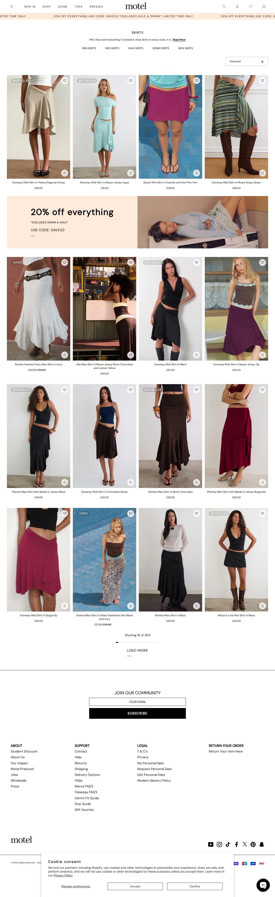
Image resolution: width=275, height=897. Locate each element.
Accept (135, 886)
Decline (195, 886)
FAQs (78, 780)
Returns (81, 763)
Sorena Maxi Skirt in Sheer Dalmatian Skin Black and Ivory (104, 617)
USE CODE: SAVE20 (48, 230)
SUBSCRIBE (137, 713)
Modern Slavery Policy (154, 780)
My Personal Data (150, 763)
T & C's (142, 751)
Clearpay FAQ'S (86, 792)
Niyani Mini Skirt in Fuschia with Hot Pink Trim (170, 182)
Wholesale (18, 780)
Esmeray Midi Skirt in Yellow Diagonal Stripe (38, 182)
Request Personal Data (154, 769)
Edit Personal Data (151, 775)
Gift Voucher (84, 810)
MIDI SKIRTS (112, 48)
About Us (18, 757)
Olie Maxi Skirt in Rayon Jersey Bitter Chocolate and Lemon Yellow (104, 366)
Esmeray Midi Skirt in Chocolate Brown (104, 492)
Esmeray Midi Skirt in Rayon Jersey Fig (236, 364)
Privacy (142, 757)
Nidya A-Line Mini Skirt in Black (236, 615)
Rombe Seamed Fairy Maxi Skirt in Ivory (38, 364)
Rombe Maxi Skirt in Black (170, 615)
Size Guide (83, 804)
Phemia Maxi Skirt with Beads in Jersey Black (39, 492)
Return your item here (226, 751)
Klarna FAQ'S (84, 786)
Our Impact (19, 763)
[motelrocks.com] (136, 6)
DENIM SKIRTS (161, 48)
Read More (179, 39)
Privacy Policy (63, 875)
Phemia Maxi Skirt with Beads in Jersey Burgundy (236, 492)
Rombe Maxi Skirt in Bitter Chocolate (170, 492)
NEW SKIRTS (185, 48)
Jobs (14, 775)
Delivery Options (87, 775)
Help (78, 757)
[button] (64, 80)
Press (15, 786)
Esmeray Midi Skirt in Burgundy (38, 615)
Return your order (226, 745)
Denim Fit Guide (87, 798)
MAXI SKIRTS (135, 48)
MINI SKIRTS (89, 48)
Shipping (81, 769)
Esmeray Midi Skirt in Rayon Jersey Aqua (104, 182)
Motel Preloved (22, 769)
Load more (137, 650)
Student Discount (24, 751)
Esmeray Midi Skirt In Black (170, 364)
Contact (81, 751)
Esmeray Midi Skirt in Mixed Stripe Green (236, 182)
